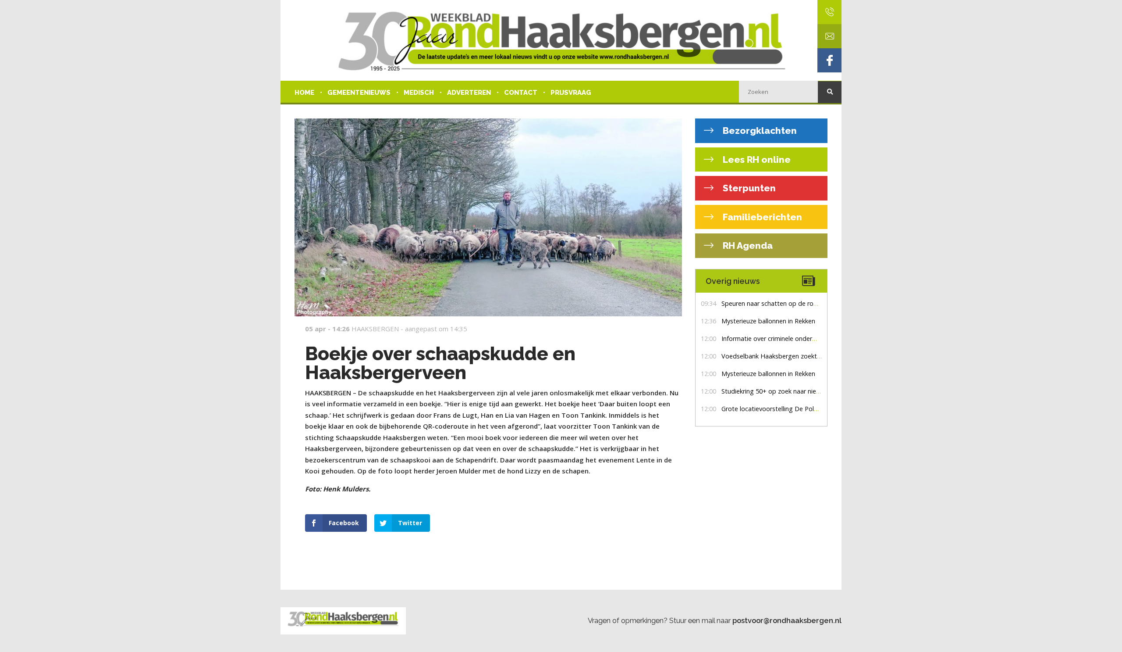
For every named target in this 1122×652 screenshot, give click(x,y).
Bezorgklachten (759, 130)
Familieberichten (761, 216)
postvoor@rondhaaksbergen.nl (787, 620)
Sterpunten (748, 188)
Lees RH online (756, 159)
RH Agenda (747, 245)
